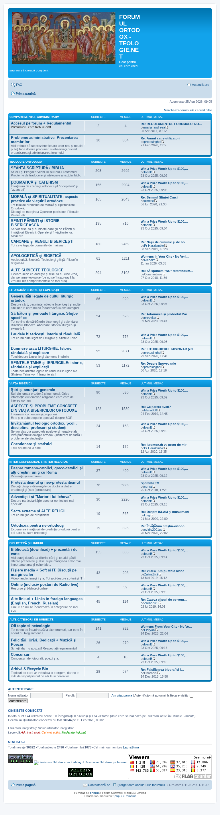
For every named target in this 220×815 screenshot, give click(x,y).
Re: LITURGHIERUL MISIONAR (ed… (168, 349)
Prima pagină (26, 93)
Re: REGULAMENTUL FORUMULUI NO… (171, 124)
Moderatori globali (74, 732)
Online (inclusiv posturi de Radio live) (44, 584)
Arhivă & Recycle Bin (29, 669)
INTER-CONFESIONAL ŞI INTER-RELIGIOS (38, 461)
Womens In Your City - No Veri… (165, 256)
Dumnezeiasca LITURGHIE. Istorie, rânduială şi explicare (41, 350)
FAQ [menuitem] (19, 84)
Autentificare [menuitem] (200, 84)
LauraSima (131, 747)
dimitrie (149, 201)
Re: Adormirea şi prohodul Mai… (165, 314)
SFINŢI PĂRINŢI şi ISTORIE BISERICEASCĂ (35, 223)
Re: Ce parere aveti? (156, 407)
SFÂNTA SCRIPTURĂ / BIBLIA (37, 168)
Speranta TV (150, 483)
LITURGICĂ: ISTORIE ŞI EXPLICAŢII (34, 289)
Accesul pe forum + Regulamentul (41, 123)
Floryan (149, 630)
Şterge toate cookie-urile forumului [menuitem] (141, 785)
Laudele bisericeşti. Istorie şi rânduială (45, 334)
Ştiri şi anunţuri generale (33, 390)
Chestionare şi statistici (31, 444)
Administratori (30, 732)
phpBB (94, 792)
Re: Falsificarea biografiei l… (162, 669)
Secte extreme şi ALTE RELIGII (38, 511)
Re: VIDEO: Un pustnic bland (162, 571)
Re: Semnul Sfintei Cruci (159, 197)
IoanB (148, 172)
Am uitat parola (121, 695)
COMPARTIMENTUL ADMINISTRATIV (34, 116)
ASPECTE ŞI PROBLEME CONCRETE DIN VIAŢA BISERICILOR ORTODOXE (44, 408)
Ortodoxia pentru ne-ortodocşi (37, 525)
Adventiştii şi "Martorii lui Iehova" (41, 497)
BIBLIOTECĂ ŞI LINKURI (26, 543)
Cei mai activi (51, 732)
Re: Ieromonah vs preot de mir (163, 444)
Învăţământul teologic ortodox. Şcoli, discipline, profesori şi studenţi (44, 425)
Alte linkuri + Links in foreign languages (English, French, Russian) (46, 601)
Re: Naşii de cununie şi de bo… (164, 242)
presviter (150, 317)
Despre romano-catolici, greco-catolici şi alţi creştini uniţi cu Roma (47, 470)
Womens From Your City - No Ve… (166, 626)
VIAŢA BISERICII (20, 383)
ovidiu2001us (153, 529)
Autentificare (21, 689)
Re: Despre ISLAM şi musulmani (165, 511)
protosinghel (152, 141)
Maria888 (150, 410)
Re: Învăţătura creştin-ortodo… (164, 526)
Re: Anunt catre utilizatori (160, 138)
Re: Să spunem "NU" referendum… (167, 271)
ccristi (148, 486)
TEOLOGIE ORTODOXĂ (25, 161)
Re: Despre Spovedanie (158, 363)
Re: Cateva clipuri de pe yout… (164, 599)
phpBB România (125, 796)
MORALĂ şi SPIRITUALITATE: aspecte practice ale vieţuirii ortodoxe (44, 198)
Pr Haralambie (154, 245)
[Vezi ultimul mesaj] (166, 127)
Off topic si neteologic (30, 626)
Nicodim (149, 260)
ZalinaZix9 (151, 574)
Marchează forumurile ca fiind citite (188, 110)
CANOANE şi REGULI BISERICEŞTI (42, 241)
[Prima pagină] (64, 37)
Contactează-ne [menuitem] (99, 785)
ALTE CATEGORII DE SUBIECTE (31, 619)
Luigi (147, 515)
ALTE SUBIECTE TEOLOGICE (37, 270)
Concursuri (21, 654)
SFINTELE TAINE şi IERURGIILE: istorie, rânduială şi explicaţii (47, 365)
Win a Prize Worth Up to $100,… (164, 168)
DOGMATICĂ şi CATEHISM (34, 182)
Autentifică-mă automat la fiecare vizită (161, 695)
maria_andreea (154, 127)
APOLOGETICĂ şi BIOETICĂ (36, 256)
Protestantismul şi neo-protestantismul (45, 482)
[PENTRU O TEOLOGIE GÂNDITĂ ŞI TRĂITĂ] (20, 762)
